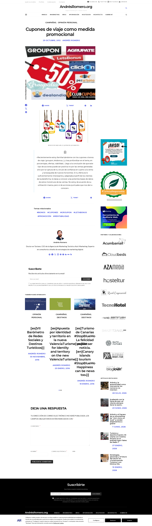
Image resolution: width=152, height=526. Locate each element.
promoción (45, 216)
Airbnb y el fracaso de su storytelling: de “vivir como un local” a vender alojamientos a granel (118, 419)
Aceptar (129, 520)
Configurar (96, 520)
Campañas (50, 22)
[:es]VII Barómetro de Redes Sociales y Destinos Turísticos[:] (35, 338)
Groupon (67, 212)
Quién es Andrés (30, 2)
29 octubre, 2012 (52, 40)
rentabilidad (62, 216)
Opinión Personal (67, 22)
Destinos (62, 317)
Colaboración (51, 2)
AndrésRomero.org (76, 6)
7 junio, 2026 (119, 427)
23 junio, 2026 (119, 408)
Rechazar (113, 520)
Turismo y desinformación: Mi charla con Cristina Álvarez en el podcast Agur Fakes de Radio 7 (118, 437)
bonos (41, 212)
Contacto (62, 2)
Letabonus (81, 212)
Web (73, 451)
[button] (126, 14)
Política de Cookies (58, 523)
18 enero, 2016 (87, 384)
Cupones (53, 212)
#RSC (64, 14)
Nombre (34, 451)
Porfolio (41, 2)
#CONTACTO (98, 14)
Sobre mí (108, 14)
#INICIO (44, 14)
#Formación (74, 14)
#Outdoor (86, 14)
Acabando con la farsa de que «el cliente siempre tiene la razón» (117, 402)
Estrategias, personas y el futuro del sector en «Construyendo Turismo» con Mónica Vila (118, 459)
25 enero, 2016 (62, 368)
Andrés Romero (71, 40)
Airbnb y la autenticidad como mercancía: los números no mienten (118, 386)
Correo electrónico (59, 451)
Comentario (35, 426)
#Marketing (55, 14)
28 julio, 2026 (119, 393)
